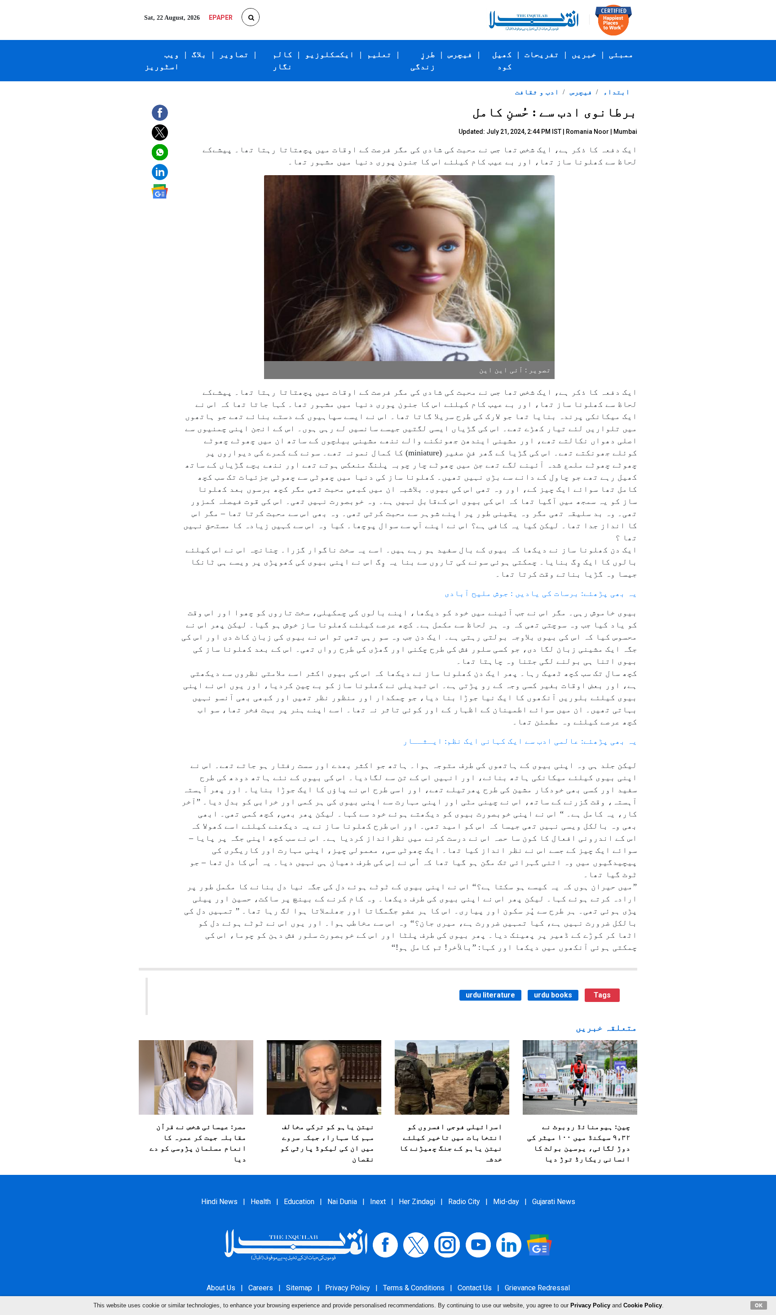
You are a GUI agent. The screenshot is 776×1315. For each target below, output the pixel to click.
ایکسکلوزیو (329, 54)
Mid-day (506, 1201)
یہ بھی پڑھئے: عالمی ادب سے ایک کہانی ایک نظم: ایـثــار (520, 741)
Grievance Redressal (537, 1288)
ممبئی (621, 54)
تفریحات (542, 54)
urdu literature (490, 995)
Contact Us (475, 1288)
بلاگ (199, 54)
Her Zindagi (417, 1201)
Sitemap (299, 1288)
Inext (378, 1201)
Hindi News (219, 1201)
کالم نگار (282, 60)
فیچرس (460, 54)
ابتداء (615, 92)
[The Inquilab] (296, 1244)
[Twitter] (415, 1244)
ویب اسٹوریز (162, 60)
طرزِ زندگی (422, 60)
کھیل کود (502, 60)
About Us (221, 1288)
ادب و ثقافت (537, 92)
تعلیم (379, 54)
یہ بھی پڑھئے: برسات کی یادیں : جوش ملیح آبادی (541, 593)
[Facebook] (385, 1244)
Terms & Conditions (414, 1288)
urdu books (553, 995)
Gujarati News (553, 1201)
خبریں (584, 54)
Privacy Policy (347, 1288)
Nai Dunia (342, 1201)
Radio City (464, 1201)
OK (759, 1305)
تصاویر (234, 54)
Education (299, 1201)
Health (261, 1201)
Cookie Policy (642, 1305)
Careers (260, 1288)
